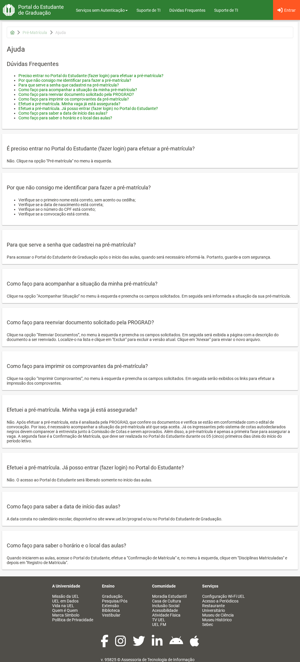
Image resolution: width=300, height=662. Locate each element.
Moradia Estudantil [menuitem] (169, 596)
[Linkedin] (157, 644)
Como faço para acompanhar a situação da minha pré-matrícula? (77, 89)
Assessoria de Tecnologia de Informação (158, 659)
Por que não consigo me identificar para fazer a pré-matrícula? (74, 80)
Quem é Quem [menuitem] (65, 610)
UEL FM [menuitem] (159, 624)
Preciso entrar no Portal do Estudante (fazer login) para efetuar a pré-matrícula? (90, 75)
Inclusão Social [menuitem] (165, 605)
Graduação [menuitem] (112, 596)
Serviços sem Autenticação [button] (100, 10)
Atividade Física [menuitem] (166, 615)
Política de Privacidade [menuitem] (72, 619)
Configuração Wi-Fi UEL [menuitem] (223, 596)
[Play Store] (176, 644)
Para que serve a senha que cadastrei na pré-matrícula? (68, 85)
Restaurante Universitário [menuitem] (213, 608)
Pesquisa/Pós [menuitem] (114, 601)
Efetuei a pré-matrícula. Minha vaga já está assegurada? (69, 103)
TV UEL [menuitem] (158, 619)
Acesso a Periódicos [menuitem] (220, 601)
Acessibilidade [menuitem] (165, 610)
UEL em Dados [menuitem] (65, 601)
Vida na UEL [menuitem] (63, 605)
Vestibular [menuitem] (111, 615)
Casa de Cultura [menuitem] (166, 601)
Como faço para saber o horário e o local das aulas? (65, 118)
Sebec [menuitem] (207, 624)
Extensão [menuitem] (110, 605)
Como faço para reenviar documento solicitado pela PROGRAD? (76, 94)
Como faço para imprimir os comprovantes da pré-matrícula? (73, 99)
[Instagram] (121, 644)
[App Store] (194, 644)
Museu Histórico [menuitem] (217, 619)
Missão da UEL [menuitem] (65, 596)
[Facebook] (105, 644)
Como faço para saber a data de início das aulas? (63, 113)
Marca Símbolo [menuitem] (65, 615)
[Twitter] (139, 644)
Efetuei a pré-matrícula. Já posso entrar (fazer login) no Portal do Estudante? (88, 108)
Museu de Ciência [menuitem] (218, 615)
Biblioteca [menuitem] (111, 610)
